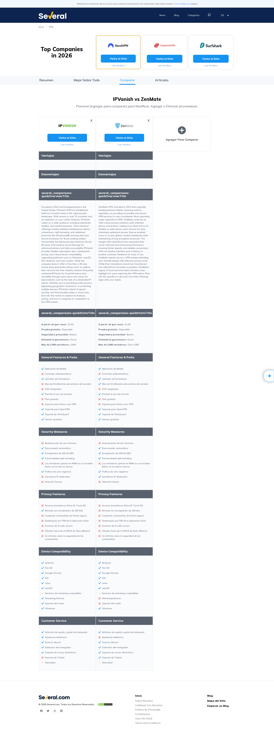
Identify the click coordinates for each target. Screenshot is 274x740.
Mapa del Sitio (216, 700)
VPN (51, 26)
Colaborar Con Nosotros (149, 705)
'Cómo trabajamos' (182, 4)
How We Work (143, 718)
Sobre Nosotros (144, 700)
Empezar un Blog (218, 705)
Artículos (162, 80)
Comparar (127, 80)
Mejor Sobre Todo (87, 80)
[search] (209, 14)
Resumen (46, 80)
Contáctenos (142, 714)
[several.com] (52, 15)
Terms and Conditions (148, 722)
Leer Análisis (118, 65)
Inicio (41, 26)
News (162, 15)
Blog (176, 15)
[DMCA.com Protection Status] (105, 704)
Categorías (193, 15)
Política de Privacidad (147, 709)
